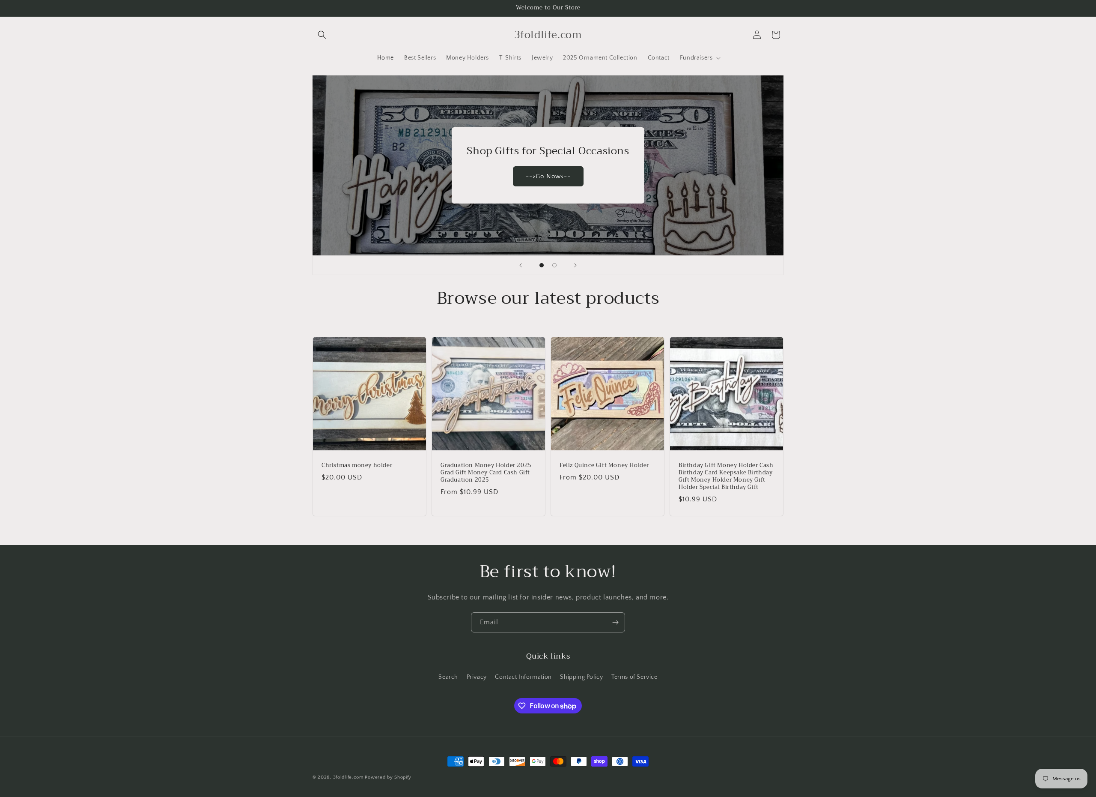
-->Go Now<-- (548, 176)
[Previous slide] (520, 265)
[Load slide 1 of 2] (541, 265)
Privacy (477, 677)
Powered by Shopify (388, 777)
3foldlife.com (348, 777)
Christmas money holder (357, 465)
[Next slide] (575, 265)
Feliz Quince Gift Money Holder (604, 465)
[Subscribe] (615, 622)
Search (448, 677)
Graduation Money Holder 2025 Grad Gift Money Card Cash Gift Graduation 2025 (486, 473)
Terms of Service (634, 677)
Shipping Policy (581, 677)
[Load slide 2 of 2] (554, 265)
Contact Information (523, 677)
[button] (322, 34)
